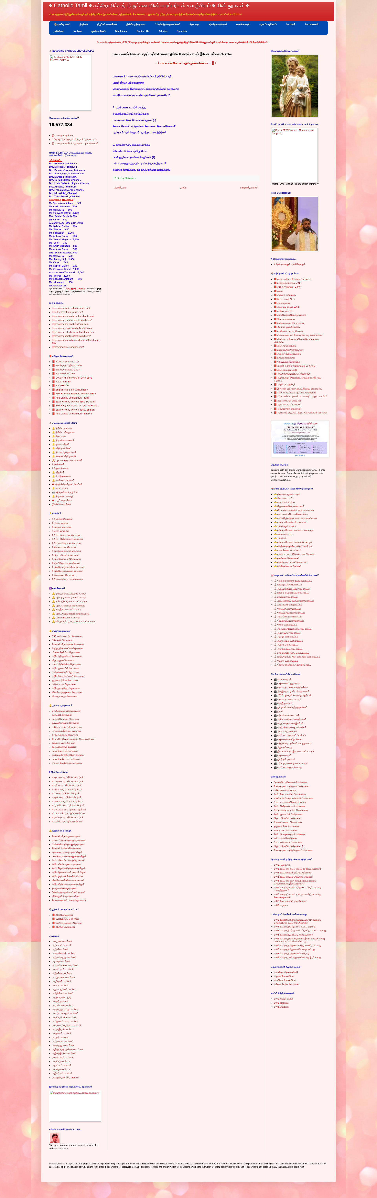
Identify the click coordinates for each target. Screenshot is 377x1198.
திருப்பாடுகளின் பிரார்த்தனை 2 (289, 846)
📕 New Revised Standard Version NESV (74, 393)
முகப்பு (183, 187)
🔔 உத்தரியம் (58, 472)
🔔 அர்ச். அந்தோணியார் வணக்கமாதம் (71, 613)
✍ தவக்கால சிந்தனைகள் (286, 558)
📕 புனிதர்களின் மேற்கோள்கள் (289, 349)
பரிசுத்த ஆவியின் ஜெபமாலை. (66, 652)
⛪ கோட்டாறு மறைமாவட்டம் (287, 608)
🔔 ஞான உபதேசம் (61, 444)
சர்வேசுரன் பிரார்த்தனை (285, 790)
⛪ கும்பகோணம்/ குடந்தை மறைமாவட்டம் (294, 600)
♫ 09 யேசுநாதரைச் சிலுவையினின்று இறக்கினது (297, 957)
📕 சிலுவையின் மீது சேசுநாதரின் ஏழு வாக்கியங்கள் (298, 335)
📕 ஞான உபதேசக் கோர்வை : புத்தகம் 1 (293, 279)
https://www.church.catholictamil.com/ (72, 320)
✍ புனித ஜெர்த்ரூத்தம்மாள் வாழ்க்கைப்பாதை (295, 518)
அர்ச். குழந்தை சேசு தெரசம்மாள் (67, 876)
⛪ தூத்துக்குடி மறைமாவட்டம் (288, 648)
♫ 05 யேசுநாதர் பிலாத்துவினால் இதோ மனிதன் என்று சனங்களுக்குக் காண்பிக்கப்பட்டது (299, 940)
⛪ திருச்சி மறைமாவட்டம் (286, 644)
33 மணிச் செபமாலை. (62, 640)
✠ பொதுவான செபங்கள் (63, 575)
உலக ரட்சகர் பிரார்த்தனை (285, 830)
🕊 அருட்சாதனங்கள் (62, 500)
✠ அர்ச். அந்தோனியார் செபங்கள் (67, 539)
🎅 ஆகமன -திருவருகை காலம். (67, 460)
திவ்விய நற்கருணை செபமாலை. (67, 692)
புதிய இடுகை (120, 187)
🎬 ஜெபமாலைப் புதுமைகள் (287, 683)
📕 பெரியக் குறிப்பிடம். (284, 299)
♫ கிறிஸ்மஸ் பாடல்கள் (62, 993)
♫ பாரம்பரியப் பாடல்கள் (63, 969)
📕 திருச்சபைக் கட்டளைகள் (287, 404)
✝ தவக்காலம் (58, 464)
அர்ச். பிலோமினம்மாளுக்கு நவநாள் (68, 860)
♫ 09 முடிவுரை (281, 905)
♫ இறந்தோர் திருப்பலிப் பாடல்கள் (67, 1049)
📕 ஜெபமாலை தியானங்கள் (287, 361)
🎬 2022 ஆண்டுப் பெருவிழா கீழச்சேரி (292, 695)
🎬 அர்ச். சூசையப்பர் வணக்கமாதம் (291, 763)
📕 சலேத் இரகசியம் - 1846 (287, 286)
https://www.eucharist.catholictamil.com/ (73, 316)
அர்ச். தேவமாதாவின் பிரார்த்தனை (290, 794)
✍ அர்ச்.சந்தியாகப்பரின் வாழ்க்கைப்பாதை (294, 510)
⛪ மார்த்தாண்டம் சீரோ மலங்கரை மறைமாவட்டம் (297, 656)
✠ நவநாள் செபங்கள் (61, 527)
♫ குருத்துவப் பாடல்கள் (63, 1045)
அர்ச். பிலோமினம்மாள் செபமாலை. (68, 676)
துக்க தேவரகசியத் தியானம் (65, 751)
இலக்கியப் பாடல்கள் (61, 504)
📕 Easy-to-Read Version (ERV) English (73, 409)
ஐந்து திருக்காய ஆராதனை (65, 734)
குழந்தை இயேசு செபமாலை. (65, 680)
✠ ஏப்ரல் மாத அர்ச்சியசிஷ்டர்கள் (67, 789)
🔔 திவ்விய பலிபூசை (62, 428)
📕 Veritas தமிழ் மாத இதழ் (65, 918)
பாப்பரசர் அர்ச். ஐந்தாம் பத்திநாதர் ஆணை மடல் (74, 139)
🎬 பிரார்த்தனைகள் (283, 703)
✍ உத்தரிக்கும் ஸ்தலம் (285, 526)
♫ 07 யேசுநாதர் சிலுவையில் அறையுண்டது (294, 949)
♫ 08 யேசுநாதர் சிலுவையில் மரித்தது (291, 953)
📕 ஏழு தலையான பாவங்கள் (287, 400)
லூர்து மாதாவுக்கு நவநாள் (64, 888)
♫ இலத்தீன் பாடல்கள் (62, 1073)
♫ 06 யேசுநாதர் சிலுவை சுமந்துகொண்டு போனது (297, 945)
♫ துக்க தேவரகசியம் (284, 976)
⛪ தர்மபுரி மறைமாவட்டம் (286, 636)
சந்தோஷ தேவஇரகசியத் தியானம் (68, 755)
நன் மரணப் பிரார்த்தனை (285, 838)
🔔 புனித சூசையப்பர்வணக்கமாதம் (69, 593)
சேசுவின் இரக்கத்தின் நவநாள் (66, 848)
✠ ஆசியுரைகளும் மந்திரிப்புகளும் (67, 579)
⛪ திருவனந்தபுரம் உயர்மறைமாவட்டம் (292, 588)
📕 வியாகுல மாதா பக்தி (285, 370)
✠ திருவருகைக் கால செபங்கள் (66, 551)
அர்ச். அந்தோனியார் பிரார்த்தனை (289, 806)
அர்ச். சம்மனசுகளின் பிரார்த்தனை (290, 802)
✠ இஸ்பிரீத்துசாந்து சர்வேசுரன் (66, 563)
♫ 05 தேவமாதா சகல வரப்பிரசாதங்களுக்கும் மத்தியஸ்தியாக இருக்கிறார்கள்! (295, 882)
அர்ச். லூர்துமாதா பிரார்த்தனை (288, 842)
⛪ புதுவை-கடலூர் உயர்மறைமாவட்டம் (292, 592)
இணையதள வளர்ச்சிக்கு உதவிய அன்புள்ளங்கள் (75, 143)
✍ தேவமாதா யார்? (283, 498)
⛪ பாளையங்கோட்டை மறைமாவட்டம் (291, 652)
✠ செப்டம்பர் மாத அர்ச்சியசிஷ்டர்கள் (69, 809)
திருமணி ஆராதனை (62, 714)
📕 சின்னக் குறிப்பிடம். (285, 295)
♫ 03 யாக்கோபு (281, 1006)
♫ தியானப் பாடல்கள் (61, 945)
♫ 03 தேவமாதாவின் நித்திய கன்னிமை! (293, 872)
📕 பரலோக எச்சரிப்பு (283, 311)
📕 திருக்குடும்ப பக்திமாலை (287, 353)
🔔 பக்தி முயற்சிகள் (61, 448)
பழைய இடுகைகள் (249, 187)
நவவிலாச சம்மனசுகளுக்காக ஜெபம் (69, 856)
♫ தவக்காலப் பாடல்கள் (63, 1005)
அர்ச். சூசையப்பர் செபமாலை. (66, 668)
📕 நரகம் (278, 291)
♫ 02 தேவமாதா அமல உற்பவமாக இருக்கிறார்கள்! (297, 868)
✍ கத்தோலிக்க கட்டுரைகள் (287, 566)
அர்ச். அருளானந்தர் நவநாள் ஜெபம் (68, 868)
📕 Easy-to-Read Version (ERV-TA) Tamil (74, 401)
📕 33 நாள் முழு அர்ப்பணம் (287, 327)
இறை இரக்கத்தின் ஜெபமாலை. (66, 664)
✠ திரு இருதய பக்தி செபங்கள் (66, 559)
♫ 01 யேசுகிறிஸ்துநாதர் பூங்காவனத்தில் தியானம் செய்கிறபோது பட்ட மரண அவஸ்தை (297, 921)
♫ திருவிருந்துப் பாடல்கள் (64, 957)
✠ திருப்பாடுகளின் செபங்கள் (65, 555)
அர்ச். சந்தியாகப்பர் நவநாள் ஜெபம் (68, 884)
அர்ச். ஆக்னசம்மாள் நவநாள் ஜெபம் (69, 872)
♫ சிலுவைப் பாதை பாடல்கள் (65, 1021)
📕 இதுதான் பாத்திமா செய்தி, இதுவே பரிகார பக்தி (298, 388)
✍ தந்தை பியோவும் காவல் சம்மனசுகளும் (294, 530)
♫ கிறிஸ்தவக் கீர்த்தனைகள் (65, 1077)
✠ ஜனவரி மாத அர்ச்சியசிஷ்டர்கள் (68, 777)
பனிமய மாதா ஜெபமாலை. (64, 684)
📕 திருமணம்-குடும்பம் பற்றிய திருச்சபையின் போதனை (300, 412)
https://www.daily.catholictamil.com (70, 324)
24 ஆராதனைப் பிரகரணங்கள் (66, 711)
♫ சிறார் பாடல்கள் (60, 1037)
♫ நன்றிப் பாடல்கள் (61, 961)
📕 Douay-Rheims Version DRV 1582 (72, 377)
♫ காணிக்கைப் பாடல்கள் (64, 953)
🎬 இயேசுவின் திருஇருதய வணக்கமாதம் (294, 751)
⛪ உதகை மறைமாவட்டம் (286, 596)
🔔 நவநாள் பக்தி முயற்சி (64, 456)
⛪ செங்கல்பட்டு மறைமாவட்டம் (289, 620)
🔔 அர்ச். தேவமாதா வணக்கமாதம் (68, 605)
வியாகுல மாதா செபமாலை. (64, 696)
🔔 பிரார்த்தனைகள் (61, 476)
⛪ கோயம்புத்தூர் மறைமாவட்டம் (289, 612)
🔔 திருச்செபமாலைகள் (63, 440)
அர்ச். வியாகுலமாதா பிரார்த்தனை (289, 834)
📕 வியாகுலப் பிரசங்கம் (285, 345)
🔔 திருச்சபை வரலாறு (62, 496)
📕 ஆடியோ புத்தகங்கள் (63, 926)
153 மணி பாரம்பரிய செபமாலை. (67, 636)
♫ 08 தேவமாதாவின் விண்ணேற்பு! (290, 901)
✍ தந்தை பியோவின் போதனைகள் (290, 522)
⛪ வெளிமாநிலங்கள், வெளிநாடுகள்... (292, 664)
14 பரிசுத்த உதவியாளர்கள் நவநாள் (68, 892)
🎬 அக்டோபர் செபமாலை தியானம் (290, 719)
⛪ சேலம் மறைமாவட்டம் (285, 624)
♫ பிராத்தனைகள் (60, 1001)
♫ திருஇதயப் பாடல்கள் (63, 1029)
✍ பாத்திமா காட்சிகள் (285, 502)
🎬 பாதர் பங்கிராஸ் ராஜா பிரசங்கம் (290, 727)
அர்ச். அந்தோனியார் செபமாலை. (67, 656)
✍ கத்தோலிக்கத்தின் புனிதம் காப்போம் (293, 546)
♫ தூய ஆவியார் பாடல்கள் (64, 989)
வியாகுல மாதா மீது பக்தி (63, 743)
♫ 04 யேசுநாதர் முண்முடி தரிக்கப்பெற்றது (293, 934)
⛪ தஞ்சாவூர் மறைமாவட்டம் (287, 632)
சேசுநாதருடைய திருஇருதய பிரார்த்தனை (293, 850)
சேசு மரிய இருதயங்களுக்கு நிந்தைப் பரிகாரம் (73, 739)
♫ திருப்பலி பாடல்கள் (62, 973)
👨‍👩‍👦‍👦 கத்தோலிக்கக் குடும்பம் (65, 492)
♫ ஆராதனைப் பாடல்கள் (63, 977)
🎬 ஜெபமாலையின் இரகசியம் (288, 739)
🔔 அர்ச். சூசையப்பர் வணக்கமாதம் (69, 597)
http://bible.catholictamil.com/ (67, 312)
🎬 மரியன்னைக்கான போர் (286, 715)
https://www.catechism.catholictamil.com (73, 332)
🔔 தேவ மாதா (59, 436)
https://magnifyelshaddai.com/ (68, 347)
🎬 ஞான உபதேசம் (282, 679)
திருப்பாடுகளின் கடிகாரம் (64, 746)
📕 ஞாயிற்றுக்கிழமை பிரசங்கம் (67, 923)
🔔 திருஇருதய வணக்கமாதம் (66, 609)
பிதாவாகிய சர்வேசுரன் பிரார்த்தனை (290, 782)
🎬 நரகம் (278, 711)
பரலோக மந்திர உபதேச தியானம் (67, 727)
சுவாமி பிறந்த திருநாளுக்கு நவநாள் (69, 840)
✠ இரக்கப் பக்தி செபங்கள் (64, 547)
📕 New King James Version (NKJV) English (75, 405)
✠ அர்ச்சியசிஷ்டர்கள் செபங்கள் (66, 543)
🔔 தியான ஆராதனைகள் (64, 452)
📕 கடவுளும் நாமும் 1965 (286, 306)
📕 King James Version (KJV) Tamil (71, 397)
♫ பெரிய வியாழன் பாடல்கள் (65, 1013)
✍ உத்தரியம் (280, 538)
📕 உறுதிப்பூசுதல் (282, 303)
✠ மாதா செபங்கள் (60, 530)
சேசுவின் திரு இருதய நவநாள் (66, 836)
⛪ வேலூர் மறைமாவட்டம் (286, 660)
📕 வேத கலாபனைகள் (285, 319)
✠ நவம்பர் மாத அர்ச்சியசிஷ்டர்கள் (68, 817)
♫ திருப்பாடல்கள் (60, 949)
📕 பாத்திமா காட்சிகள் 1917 (288, 283)
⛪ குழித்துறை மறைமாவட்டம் (288, 604)
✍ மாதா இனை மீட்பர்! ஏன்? (287, 550)
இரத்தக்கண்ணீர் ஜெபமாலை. (66, 672)
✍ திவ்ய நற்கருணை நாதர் (287, 494)
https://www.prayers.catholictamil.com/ (72, 328)
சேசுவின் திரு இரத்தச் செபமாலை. (68, 644)
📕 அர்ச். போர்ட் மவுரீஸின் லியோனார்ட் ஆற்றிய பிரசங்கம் (301, 396)
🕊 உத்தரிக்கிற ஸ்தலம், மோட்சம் (67, 484)
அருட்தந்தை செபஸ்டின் (75, 289)
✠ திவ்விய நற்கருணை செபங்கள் (67, 571)
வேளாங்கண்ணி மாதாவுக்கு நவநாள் (69, 900)
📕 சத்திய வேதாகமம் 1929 (65, 361)
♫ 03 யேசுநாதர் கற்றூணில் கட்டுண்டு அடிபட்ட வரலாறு (300, 930)
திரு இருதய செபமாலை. (63, 660)
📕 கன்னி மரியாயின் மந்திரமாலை (290, 315)
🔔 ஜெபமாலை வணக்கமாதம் (66, 617)
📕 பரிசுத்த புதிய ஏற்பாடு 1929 (67, 365)
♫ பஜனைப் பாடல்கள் (62, 1033)
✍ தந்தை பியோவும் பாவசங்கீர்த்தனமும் (293, 542)
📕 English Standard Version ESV (70, 389)
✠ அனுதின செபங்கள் (62, 519)
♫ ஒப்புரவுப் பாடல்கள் (62, 981)
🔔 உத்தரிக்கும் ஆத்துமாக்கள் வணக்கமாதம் (73, 621)
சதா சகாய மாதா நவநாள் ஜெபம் (67, 852)
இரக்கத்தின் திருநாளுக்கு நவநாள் (68, 844)
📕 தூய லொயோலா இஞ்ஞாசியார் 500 (292, 373)
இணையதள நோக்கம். (62, 135)
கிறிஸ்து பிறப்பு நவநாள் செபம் (66, 896)
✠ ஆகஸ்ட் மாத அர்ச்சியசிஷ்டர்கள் (68, 805)
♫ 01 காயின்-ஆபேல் (284, 998)
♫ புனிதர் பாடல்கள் (61, 1061)
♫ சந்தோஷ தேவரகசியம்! (286, 972)
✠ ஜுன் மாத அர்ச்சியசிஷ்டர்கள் (66, 797)
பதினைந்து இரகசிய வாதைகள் (66, 731)
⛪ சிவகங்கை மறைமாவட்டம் (288, 616)
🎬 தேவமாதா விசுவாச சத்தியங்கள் (291, 687)
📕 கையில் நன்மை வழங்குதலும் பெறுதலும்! (295, 365)
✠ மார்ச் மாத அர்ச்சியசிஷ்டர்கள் (67, 785)
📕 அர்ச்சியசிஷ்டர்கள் (62, 915)
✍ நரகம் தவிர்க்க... (283, 534)
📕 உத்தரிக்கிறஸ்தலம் (284, 357)
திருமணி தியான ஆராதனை (65, 719)
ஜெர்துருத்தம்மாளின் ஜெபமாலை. (67, 648)
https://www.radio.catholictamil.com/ (71, 308)
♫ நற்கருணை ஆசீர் (61, 997)
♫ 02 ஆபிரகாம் (281, 1002)
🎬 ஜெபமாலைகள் (282, 755)
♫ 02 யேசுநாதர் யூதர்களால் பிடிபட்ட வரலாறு (294, 926)
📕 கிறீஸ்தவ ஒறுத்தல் (284, 384)
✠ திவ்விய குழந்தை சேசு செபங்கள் (68, 567)
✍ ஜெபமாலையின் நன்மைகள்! (289, 506)
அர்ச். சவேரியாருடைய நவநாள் (66, 864)
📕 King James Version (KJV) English (72, 413)
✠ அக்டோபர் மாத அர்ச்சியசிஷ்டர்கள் (69, 813)
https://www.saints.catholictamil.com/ (71, 336)
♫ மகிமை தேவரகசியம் (285, 980)
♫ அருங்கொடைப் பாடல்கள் (65, 965)
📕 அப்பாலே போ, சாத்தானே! (287, 408)
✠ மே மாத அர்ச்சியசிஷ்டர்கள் (66, 793)
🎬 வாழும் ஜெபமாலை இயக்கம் (289, 723)
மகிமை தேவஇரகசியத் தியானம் (67, 763)
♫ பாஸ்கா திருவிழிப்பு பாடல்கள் (66, 1025)
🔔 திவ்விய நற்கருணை (63, 432)
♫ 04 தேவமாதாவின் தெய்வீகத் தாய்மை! (293, 876)
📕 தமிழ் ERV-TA (61, 385)
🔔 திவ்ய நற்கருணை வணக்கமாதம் (69, 601)
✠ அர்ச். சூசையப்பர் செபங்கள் (66, 535)
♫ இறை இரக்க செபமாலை (286, 984)
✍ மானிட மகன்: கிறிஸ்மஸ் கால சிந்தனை (294, 554)
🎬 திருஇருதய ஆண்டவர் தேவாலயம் (291, 691)
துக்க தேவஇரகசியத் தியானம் (66, 759)
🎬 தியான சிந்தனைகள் (285, 731)
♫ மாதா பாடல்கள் (60, 985)
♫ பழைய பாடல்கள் (61, 1069)
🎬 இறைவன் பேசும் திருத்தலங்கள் (290, 707)
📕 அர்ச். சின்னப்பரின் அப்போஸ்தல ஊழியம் (295, 392)
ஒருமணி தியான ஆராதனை (65, 723)
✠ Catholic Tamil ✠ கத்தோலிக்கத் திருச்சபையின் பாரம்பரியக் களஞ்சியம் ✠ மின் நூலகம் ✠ (149, 5)
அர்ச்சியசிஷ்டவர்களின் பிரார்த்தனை (291, 810)
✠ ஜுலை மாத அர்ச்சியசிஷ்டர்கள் (67, 801)
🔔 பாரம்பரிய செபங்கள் (63, 480)
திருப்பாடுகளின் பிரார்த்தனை (288, 818)
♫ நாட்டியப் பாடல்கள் (61, 1065)
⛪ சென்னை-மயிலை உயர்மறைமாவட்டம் (293, 580)
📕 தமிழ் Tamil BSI (61, 381)
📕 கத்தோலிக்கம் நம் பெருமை (288, 331)
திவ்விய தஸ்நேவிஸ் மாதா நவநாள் (68, 880)
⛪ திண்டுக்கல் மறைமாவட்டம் (288, 640)
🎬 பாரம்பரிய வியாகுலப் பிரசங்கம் (290, 735)
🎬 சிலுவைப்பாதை (283, 747)
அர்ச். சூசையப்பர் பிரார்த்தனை (288, 814)
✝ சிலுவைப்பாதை (60, 468)
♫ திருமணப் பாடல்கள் (62, 1041)
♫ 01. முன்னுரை (282, 864)
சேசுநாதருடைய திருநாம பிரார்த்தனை (292, 786)
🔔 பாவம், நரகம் (60, 488)
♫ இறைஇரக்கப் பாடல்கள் (64, 1053)
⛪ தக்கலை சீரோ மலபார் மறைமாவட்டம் (293, 628)
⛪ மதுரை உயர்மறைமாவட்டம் (288, 584)
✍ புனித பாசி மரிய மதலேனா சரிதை (291, 514)
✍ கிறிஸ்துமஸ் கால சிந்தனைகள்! (290, 562)
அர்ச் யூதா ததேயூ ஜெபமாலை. (66, 688)
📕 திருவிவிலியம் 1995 (63, 373)
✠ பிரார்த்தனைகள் (60, 523)
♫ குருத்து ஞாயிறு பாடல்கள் (65, 1009)
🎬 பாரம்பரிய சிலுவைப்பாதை (287, 767)
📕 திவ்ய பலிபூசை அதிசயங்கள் (289, 323)
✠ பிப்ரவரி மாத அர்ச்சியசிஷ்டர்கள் (68, 781)
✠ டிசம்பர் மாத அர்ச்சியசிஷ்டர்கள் (67, 821)
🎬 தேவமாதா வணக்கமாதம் (287, 699)
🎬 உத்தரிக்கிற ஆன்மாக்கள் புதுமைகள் (293, 743)
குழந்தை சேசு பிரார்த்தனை (286, 826)
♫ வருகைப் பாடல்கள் (62, 941)
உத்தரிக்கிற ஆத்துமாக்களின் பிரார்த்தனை (294, 798)
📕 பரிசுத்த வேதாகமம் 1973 (66, 369)
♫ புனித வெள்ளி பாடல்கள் (64, 1017)
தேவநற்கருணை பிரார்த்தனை (288, 822)
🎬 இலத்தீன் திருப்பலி (284, 759)
